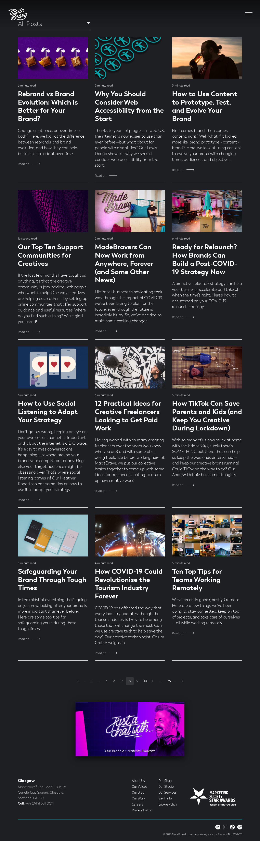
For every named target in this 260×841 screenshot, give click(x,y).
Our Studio (166, 787)
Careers (137, 804)
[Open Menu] (248, 14)
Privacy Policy (142, 810)
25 (169, 681)
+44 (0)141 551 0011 (39, 803)
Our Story (165, 781)
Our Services (167, 792)
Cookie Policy (167, 804)
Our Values (139, 787)
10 (145, 681)
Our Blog (138, 792)
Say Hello (165, 798)
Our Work (138, 798)
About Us (138, 781)
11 (153, 681)
